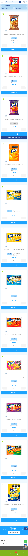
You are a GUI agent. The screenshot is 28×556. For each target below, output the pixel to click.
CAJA (13, 45)
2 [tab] (14, 31)
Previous (2, 23)
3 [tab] (16, 31)
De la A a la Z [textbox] (5, 8)
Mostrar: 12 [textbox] (18, 8)
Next (26, 23)
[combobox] (14, 5)
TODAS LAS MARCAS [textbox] (7, 5)
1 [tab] (12, 31)
